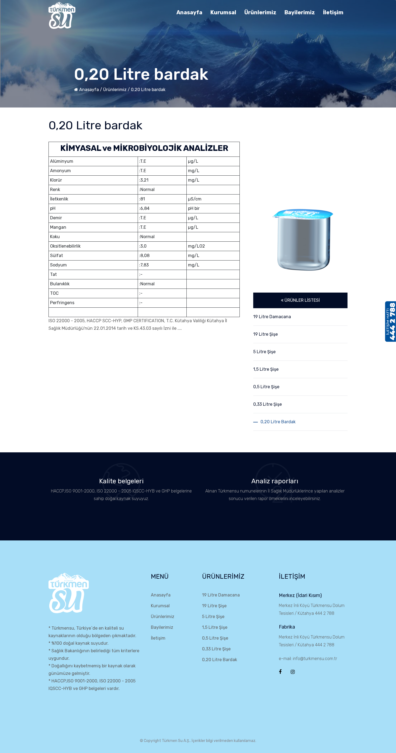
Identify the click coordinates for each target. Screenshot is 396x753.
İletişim (333, 12)
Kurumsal (223, 12)
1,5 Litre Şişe (214, 627)
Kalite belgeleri (121, 481)
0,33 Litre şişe (267, 404)
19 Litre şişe (265, 334)
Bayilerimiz (299, 12)
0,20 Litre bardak (148, 89)
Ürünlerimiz (260, 12)
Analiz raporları (274, 481)
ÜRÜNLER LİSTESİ (301, 300)
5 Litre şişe (264, 351)
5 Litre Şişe (213, 616)
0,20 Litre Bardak (219, 659)
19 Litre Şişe (214, 605)
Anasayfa (189, 12)
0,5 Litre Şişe (215, 638)
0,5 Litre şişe (266, 386)
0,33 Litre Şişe (216, 648)
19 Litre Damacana (272, 316)
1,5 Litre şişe (266, 369)
